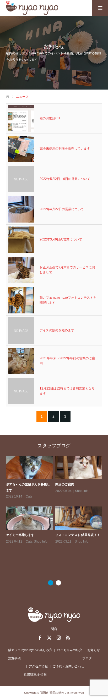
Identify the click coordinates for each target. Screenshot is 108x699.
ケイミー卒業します (20, 535)
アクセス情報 (38, 666)
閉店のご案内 (64, 484)
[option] (55, 500)
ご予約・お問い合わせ (68, 666)
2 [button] (58, 582)
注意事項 (14, 658)
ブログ (87, 658)
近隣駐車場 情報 (35, 674)
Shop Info (82, 491)
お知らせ (93, 650)
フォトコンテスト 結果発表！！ (77, 535)
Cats (29, 496)
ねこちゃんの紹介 (69, 650)
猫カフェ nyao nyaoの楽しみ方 (30, 650)
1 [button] (50, 582)
